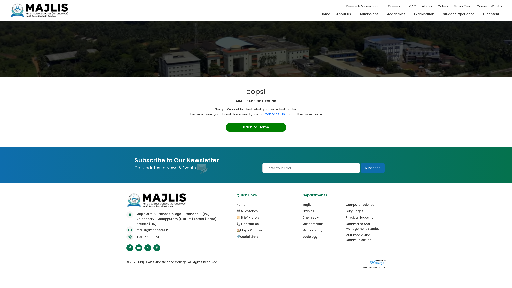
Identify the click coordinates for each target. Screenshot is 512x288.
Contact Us (274, 114)
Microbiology (312, 230)
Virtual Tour (462, 6)
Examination (424, 14)
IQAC (412, 6)
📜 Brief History (248, 217)
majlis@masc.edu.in (152, 230)
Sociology (310, 237)
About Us (343, 14)
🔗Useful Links (247, 237)
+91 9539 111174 (147, 237)
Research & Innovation (362, 6)
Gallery (443, 6)
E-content (491, 14)
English (308, 205)
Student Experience (458, 14)
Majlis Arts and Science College (162, 262)
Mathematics (313, 224)
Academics (396, 14)
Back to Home (256, 127)
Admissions (369, 14)
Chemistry (310, 217)
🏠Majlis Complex (250, 230)
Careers (394, 6)
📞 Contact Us (247, 224)
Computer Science (360, 205)
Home (325, 14)
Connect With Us (489, 6)
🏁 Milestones (247, 211)
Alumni (427, 6)
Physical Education (360, 217)
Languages (354, 211)
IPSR (383, 267)
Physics (308, 211)
